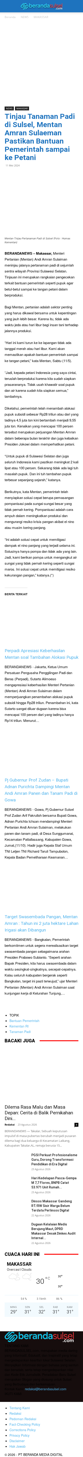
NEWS (25, 17)
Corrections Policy (22, 1430)
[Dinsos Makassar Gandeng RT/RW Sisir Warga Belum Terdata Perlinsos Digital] (16, 1207)
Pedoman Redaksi (22, 1419)
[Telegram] (41, 175)
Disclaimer (17, 1440)
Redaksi (10, 1124)
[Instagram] (18, 1399)
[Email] (30, 175)
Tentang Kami (19, 1408)
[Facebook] (9, 175)
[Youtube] (36, 1399)
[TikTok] (27, 1399)
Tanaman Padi (20, 1031)
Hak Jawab (17, 1446)
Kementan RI (19, 1026)
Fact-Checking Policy (24, 1424)
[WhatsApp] (19, 175)
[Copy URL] (51, 175)
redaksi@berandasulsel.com (45, 1389)
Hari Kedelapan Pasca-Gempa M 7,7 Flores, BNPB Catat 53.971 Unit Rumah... (54, 1182)
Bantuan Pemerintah (24, 1020)
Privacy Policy (19, 1435)
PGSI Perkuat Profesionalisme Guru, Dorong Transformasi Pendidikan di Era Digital (54, 1159)
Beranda (10, 17)
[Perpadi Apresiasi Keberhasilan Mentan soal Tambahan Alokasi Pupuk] (41, 615)
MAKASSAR (41, 17)
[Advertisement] (41, 63)
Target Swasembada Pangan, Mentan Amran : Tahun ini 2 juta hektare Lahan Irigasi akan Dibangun (41, 923)
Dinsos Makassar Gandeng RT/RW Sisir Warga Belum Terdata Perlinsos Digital (51, 1205)
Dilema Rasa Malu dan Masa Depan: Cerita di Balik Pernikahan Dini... (39, 1112)
